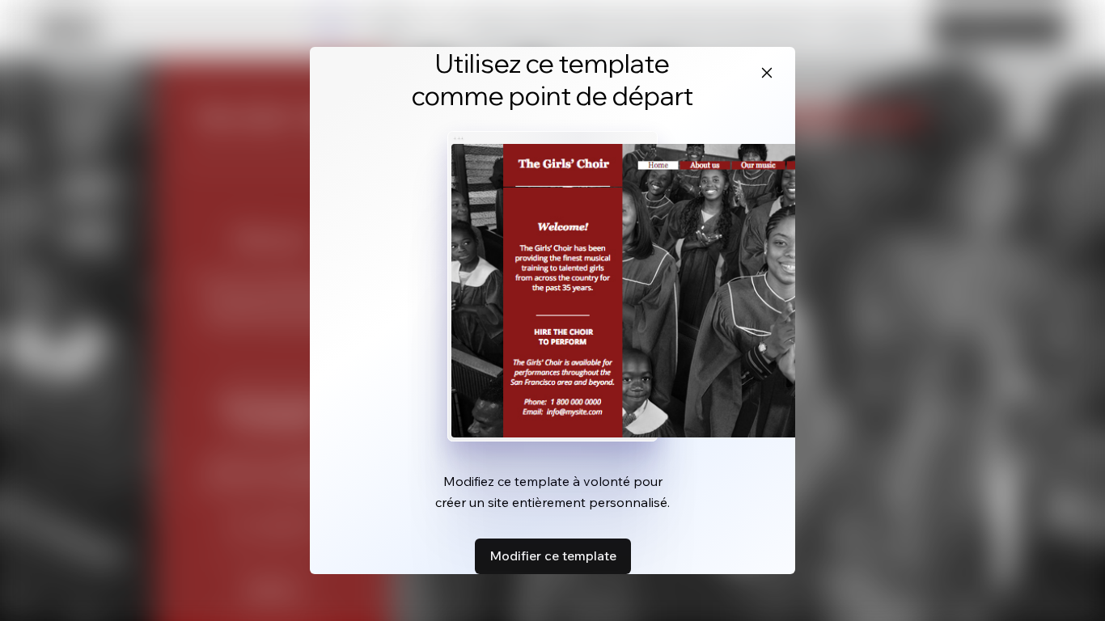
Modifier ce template (552, 555)
